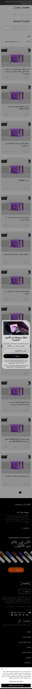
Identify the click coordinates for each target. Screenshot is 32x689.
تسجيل (17, 356)
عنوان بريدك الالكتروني (21, 350)
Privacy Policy (9, 366)
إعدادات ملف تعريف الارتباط (16, 681)
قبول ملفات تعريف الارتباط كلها (16, 685)
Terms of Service (19, 366)
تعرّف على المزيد (11, 362)
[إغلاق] (2, 669)
